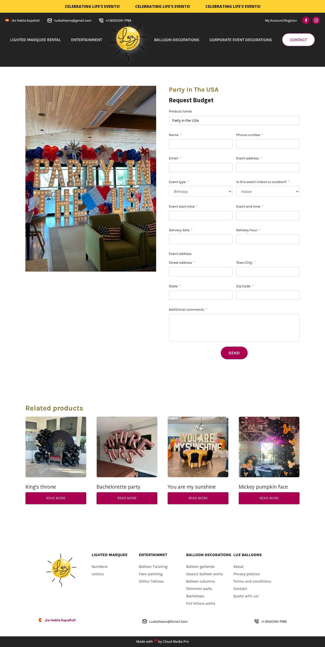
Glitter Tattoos (151, 581)
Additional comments (186, 309)
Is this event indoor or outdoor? (261, 182)
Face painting (150, 574)
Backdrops (195, 596)
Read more (56, 498)
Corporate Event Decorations (240, 39)
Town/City (244, 262)
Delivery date (179, 230)
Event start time (181, 206)
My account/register (281, 20)
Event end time (248, 206)
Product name (180, 111)
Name (173, 135)
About (238, 566)
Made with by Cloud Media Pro (162, 641)
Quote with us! (246, 596)
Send (234, 353)
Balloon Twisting (153, 566)
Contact (298, 39)
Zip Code (243, 286)
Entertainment (86, 39)
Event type (177, 182)
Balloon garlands (200, 566)
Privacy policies (246, 574)
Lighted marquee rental (35, 39)
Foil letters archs (200, 603)
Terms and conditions (252, 581)
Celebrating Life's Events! (92, 6)
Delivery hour (246, 230)
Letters (98, 574)
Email (173, 158)
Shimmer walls (199, 588)
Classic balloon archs (204, 574)
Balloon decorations (176, 39)
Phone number (248, 135)
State (173, 286)
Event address (247, 158)
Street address (180, 262)
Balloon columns (200, 581)
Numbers (100, 566)
